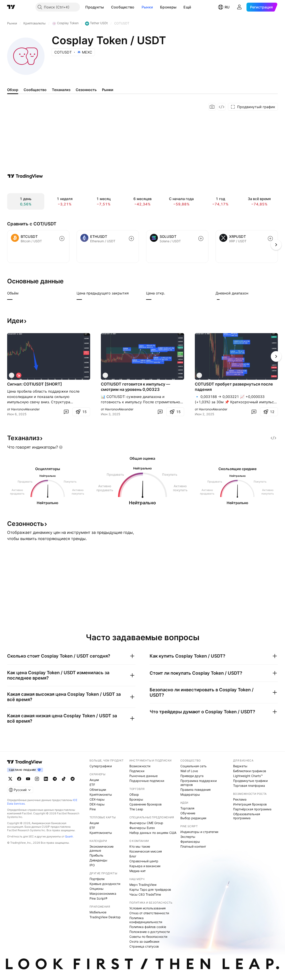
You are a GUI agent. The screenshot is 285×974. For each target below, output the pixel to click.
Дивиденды (98, 860)
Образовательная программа (246, 816)
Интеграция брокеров (250, 804)
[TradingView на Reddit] (72, 779)
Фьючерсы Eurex (142, 828)
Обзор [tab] (12, 89)
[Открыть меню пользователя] (239, 7)
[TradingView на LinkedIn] (46, 779)
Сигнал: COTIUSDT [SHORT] (34, 384)
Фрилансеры (190, 841)
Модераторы (190, 794)
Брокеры (168, 7)
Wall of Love (189, 771)
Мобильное (98, 912)
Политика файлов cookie (147, 927)
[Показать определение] (21, 293)
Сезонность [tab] (86, 89)
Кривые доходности (105, 884)
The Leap (136, 809)
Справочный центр (143, 861)
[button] (107, 7)
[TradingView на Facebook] (19, 779)
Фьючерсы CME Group (146, 823)
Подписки (136, 771)
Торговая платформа (249, 785)
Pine (93, 809)
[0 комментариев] (66, 411)
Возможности (139, 766)
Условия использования (147, 908)
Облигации (98, 789)
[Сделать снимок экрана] (212, 107)
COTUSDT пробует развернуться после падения (234, 387)
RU (227, 7)
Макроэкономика (103, 893)
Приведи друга (192, 776)
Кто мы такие (139, 846)
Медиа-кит (137, 871)
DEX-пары (97, 804)
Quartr (69, 836)
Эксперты (187, 837)
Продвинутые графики (250, 781)
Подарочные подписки (146, 781)
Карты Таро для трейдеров (150, 889)
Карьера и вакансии (144, 866)
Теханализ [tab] (61, 89)
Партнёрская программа (252, 809)
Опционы (97, 889)
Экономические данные (102, 848)
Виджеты (240, 766)
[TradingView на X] (10, 779)
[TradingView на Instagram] (37, 779)
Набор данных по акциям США (152, 833)
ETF (92, 785)
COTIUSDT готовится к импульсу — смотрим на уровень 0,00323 (135, 387)
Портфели (97, 879)
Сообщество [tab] (35, 89)
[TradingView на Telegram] (55, 779)
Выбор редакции (193, 818)
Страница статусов (144, 946)
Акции (94, 780)
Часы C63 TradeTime (145, 894)
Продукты (94, 7)
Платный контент (193, 846)
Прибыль (96, 855)
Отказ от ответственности (149, 913)
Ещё (187, 7)
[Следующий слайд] (276, 356)
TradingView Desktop (105, 917)
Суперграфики (101, 766)
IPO (92, 865)
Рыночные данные (143, 776)
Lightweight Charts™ (248, 776)
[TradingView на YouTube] (28, 779)
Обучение (187, 813)
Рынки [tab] (107, 89)
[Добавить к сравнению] (62, 238)
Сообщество (122, 7)
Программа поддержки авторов (198, 783)
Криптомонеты (101, 794)
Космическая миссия (145, 851)
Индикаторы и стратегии (199, 832)
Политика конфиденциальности (145, 920)
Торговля (187, 808)
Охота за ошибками (144, 941)
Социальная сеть (193, 766)
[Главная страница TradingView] (11, 7)
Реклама (239, 799)
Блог (132, 856)
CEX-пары (97, 799)
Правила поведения (195, 789)
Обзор (134, 794)
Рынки (147, 7)
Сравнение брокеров (145, 804)
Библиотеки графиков (249, 771)
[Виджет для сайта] (221, 107)
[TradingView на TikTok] (64, 779)
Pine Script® (98, 898)
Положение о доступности (149, 932)
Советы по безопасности (148, 936)
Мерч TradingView (143, 885)
